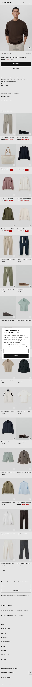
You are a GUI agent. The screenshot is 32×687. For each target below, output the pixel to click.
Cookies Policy (23, 346)
